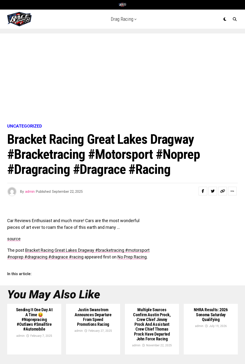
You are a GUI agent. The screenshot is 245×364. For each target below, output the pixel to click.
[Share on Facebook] (203, 191)
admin (30, 191)
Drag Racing (122, 19)
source (14, 238)
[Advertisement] (122, 78)
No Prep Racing (132, 256)
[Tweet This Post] (212, 191)
